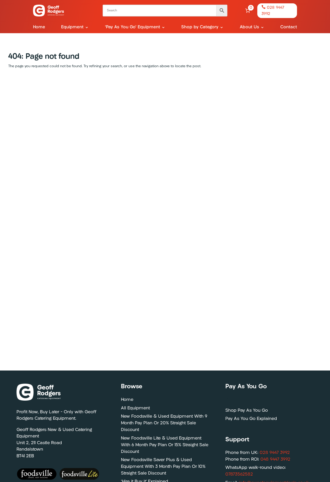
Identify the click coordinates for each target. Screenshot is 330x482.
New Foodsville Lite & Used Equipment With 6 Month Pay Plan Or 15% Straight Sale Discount (164, 445)
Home (39, 27)
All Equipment (135, 408)
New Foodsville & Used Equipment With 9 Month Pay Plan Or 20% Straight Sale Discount (164, 423)
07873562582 (239, 474)
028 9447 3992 (275, 453)
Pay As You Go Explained (251, 419)
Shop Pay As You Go (246, 410)
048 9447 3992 (275, 459)
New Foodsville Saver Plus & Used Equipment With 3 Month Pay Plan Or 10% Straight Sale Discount (163, 467)
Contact (288, 27)
